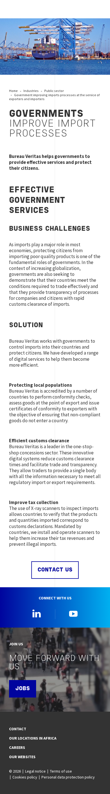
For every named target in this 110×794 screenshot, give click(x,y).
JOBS (22, 688)
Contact (17, 728)
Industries (31, 91)
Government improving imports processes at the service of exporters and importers (54, 97)
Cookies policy (24, 777)
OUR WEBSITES (22, 756)
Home (13, 91)
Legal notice (35, 771)
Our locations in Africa (32, 738)
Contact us (55, 570)
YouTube (73, 613)
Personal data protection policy (68, 777)
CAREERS (17, 747)
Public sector (54, 91)
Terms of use (61, 771)
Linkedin (36, 613)
